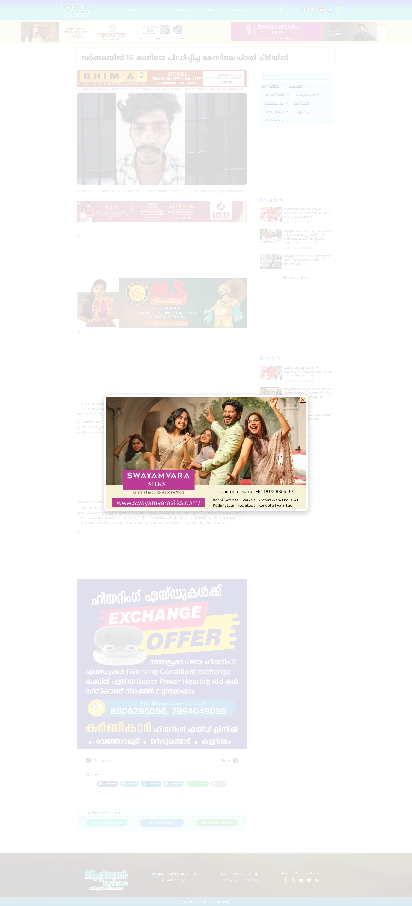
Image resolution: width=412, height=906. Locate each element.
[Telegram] (309, 880)
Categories (156, 10)
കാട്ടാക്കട (301, 103)
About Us (213, 10)
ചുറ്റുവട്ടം (301, 112)
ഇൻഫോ (272, 120)
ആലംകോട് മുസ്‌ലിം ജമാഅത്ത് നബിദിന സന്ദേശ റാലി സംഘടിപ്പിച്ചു (307, 260)
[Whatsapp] (317, 880)
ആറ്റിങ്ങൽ (270, 86)
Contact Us (243, 10)
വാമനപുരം (274, 103)
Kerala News (271, 200)
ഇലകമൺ (226, 191)
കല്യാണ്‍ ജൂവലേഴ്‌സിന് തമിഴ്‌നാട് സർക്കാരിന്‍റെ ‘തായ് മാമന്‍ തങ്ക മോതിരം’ (307, 213)
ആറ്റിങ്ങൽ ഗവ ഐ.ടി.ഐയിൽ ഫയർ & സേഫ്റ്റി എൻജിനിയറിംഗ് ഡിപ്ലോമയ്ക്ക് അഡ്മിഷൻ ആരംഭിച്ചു (308, 236)
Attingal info (185, 10)
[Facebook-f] (285, 880)
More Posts (270, 358)
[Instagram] (293, 880)
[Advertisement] (162, 383)
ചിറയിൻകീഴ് (275, 94)
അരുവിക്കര (274, 112)
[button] (282, 10)
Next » (306, 277)
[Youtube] (301, 880)
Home (133, 10)
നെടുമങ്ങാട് (305, 94)
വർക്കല (239, 191)
